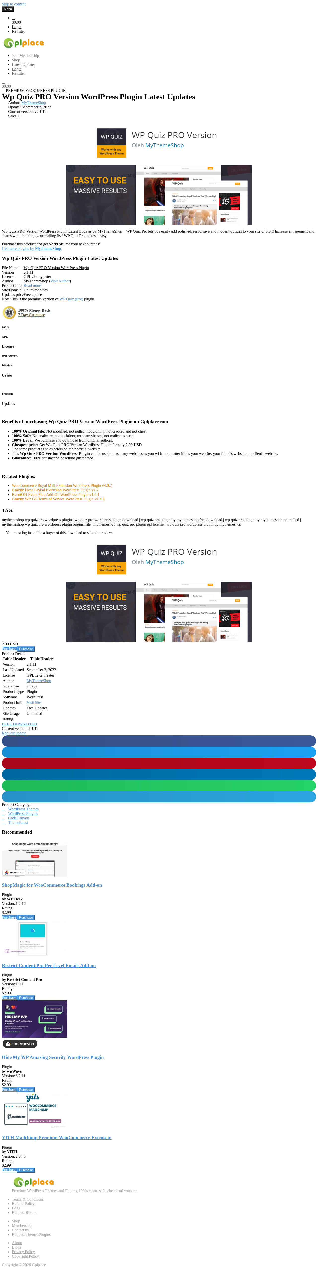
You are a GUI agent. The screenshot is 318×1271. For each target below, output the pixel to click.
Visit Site (34, 702)
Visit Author (60, 281)
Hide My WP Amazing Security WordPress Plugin (53, 1057)
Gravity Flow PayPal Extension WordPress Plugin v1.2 (55, 490)
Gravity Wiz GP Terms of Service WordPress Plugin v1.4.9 (58, 499)
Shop (16, 1221)
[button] (14, 733)
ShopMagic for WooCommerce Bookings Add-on (52, 885)
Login (16, 27)
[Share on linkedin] (159, 774)
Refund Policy (23, 1204)
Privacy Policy (23, 1252)
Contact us (20, 1230)
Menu (8, 9)
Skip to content (14, 4)
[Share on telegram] (159, 796)
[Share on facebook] (159, 741)
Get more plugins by (31, 248)
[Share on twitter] (159, 752)
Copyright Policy (25, 1256)
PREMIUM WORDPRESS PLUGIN (35, 90)
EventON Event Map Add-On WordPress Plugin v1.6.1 (55, 494)
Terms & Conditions (28, 1199)
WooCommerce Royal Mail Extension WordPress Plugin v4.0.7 (62, 485)
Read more (32, 285)
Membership (22, 1225)
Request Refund (24, 1212)
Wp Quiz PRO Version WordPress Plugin (56, 268)
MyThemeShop (33, 103)
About (17, 1243)
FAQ (16, 1208)
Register (18, 31)
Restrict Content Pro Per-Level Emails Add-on (49, 965)
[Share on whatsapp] (159, 785)
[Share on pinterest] (159, 763)
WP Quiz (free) (71, 299)
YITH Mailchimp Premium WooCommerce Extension (57, 1137)
